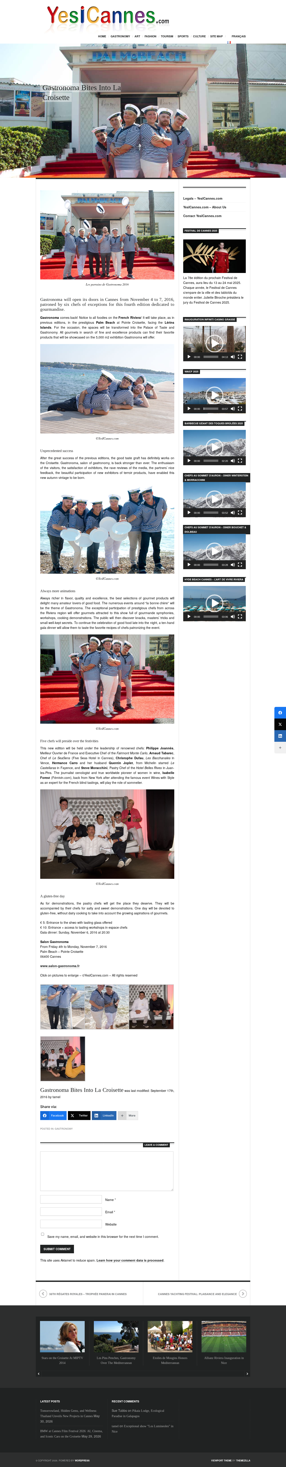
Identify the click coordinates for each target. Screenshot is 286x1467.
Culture (199, 36)
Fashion (150, 36)
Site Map (216, 36)
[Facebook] (280, 713)
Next (247, 1374)
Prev (39, 1374)
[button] (214, 344)
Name (110, 1199)
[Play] (189, 357)
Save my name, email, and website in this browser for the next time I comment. (103, 1236)
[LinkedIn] (280, 736)
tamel (115, 1426)
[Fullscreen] (240, 357)
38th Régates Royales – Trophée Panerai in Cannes (88, 1294)
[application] (214, 343)
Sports (183, 36)
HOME (102, 36)
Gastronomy (120, 36)
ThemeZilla (243, 1460)
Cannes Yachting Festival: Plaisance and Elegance (197, 1294)
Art (137, 36)
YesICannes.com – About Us (204, 207)
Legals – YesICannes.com (202, 198)
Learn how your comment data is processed (130, 1260)
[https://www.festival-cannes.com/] (214, 256)
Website (111, 1224)
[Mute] (233, 357)
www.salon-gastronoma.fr (60, 966)
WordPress (82, 1460)
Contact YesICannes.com (202, 215)
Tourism (167, 36)
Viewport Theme (221, 1460)
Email (110, 1212)
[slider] (211, 357)
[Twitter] (280, 724)
